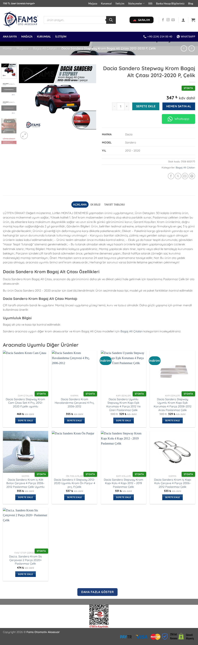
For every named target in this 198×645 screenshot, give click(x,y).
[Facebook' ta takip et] (163, 20)
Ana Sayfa (10, 36)
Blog (190, 3)
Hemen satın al (178, 106)
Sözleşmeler (135, 3)
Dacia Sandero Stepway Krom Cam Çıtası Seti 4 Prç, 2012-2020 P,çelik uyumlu (25, 403)
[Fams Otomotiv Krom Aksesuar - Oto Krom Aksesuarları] (20, 19)
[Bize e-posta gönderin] (173, 20)
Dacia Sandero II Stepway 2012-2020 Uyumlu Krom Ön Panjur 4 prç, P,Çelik (74, 483)
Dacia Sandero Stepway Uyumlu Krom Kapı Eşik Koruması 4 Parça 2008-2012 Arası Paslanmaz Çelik (172, 405)
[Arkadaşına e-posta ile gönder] (185, 176)
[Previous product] (192, 48)
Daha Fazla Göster (97, 592)
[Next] (89, 101)
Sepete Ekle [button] (25, 420)
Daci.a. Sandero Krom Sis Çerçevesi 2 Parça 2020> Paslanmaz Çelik (25, 560)
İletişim (119, 3)
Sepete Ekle (146, 106)
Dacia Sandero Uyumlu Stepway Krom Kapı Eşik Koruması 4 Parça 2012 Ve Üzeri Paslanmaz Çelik (123, 405)
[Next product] (184, 48)
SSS (150, 3)
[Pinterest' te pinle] (192, 176)
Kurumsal (106, 3)
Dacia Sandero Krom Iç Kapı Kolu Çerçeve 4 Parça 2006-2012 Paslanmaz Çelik (172, 483)
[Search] (111, 20)
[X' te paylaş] (178, 176)
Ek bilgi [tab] (95, 204)
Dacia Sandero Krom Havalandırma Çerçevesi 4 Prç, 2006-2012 (74, 403)
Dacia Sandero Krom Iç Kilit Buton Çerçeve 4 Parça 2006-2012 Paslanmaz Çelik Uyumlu (25, 483)
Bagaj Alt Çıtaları (45, 48)
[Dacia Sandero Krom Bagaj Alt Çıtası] (57, 101)
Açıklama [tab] (80, 204)
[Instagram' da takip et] (168, 20)
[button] (183, 20)
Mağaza (92, 3)
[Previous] (25, 101)
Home (7, 48)
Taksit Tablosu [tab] (114, 204)
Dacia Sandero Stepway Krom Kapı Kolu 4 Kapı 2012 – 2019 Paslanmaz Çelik (123, 483)
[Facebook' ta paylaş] (171, 176)
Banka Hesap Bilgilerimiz (170, 3)
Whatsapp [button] (181, 119)
